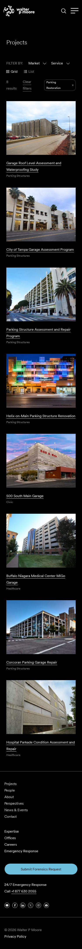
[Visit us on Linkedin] (22, 905)
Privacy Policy (15, 936)
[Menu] (75, 11)
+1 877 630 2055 (23, 891)
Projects (10, 784)
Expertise (11, 831)
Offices (10, 838)
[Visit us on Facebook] (14, 905)
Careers (10, 844)
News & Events (16, 810)
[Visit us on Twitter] (30, 905)
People (9, 790)
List (31, 71)
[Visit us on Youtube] (7, 905)
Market (34, 63)
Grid (14, 71)
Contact (10, 816)
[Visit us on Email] (46, 905)
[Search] (63, 11)
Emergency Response (21, 851)
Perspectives (14, 803)
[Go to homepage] (19, 11)
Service (57, 63)
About (9, 797)
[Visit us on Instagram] (38, 905)
